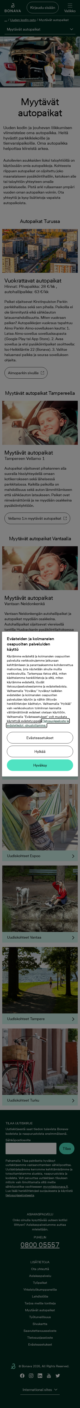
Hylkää (40, 751)
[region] (40, 704)
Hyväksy (40, 765)
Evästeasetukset (40, 738)
